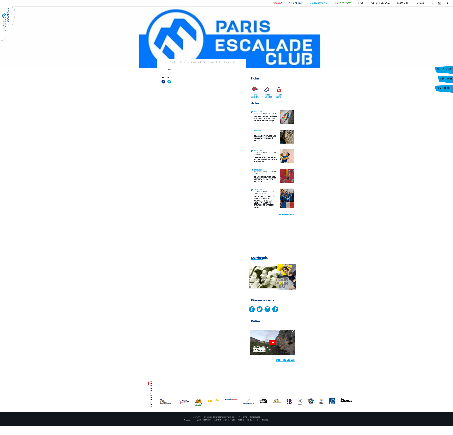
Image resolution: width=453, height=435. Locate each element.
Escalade (277, 3)
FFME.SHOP (443, 88)
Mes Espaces (432, 4)
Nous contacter (263, 420)
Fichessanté (279, 96)
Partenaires (403, 3)
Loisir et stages (343, 3)
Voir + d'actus (286, 215)
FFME (360, 3)
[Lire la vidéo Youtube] (272, 342)
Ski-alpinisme (295, 3)
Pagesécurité (255, 96)
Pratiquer (446, 79)
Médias (420, 3)
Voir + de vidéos (285, 360)
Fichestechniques (267, 96)
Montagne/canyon (319, 3)
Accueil (164, 62)
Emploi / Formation (380, 3)
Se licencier (445, 69)
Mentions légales (229, 420)
